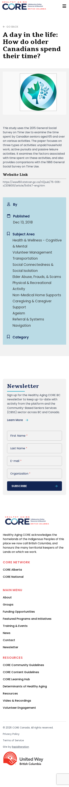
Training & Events (15, 626)
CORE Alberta (12, 570)
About (7, 597)
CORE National (13, 577)
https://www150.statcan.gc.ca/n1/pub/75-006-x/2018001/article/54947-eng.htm (32, 183)
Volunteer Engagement (19, 708)
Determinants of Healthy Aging (25, 686)
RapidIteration (20, 747)
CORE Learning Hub (16, 679)
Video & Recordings (17, 701)
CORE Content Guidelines (21, 672)
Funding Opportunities (19, 612)
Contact (9, 640)
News (6, 633)
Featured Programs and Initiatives (27, 619)
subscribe (19, 486)
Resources (10, 693)
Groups (8, 604)
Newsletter (10, 647)
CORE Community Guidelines (23, 665)
